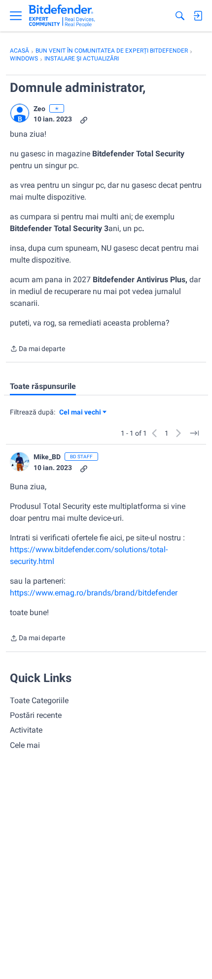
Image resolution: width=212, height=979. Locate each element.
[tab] (43, 386)
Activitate (26, 730)
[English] (62, 16)
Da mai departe (37, 350)
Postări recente (36, 715)
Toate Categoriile (39, 700)
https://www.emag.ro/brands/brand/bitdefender (93, 592)
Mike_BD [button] (47, 457)
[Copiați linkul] (84, 119)
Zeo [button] (39, 109)
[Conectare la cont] (198, 15)
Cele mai (25, 745)
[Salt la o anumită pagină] (194, 433)
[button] (20, 113)
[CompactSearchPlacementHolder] (180, 15)
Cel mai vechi (81, 412)
